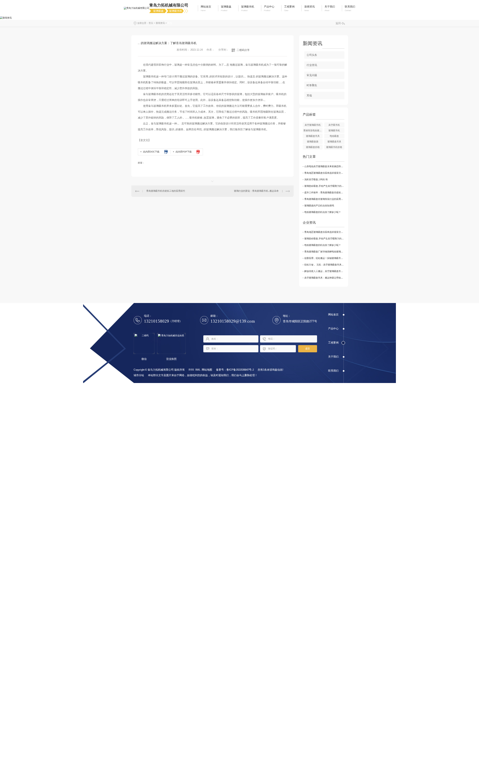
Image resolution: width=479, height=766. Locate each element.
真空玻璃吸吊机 (313, 125)
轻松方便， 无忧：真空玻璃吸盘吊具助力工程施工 (324, 264)
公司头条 (312, 55)
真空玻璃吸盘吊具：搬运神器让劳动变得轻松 (324, 278)
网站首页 (333, 314)
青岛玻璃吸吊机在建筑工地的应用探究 (165, 191)
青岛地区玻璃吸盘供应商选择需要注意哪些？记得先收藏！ (324, 173)
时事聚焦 (312, 85)
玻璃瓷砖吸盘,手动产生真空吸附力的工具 (324, 186)
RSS (191, 369)
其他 (169, 23)
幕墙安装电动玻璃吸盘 (313, 130)
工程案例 (333, 342)
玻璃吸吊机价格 (334, 147)
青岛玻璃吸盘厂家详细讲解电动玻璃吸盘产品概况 (324, 251)
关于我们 (333, 356)
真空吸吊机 (334, 125)
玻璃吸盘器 (312, 141)
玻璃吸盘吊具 (313, 136)
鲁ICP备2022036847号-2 (240, 369)
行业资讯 (312, 65)
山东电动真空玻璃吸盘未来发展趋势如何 (324, 166)
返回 (338, 23)
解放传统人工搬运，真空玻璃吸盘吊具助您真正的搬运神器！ (324, 271)
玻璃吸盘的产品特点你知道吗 (319, 205)
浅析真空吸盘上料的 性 (316, 179)
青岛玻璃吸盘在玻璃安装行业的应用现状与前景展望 (324, 199)
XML (197, 369)
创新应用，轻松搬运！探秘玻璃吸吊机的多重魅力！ (324, 258)
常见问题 (312, 75)
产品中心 (333, 328)
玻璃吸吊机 (334, 130)
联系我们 (333, 370)
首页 (151, 23)
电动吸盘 (334, 136)
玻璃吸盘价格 (313, 147)
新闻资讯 (160, 23)
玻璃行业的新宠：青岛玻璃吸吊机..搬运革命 (256, 191)
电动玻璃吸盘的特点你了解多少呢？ (322, 212)
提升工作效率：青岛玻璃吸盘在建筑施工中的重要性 (324, 192)
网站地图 (207, 369)
